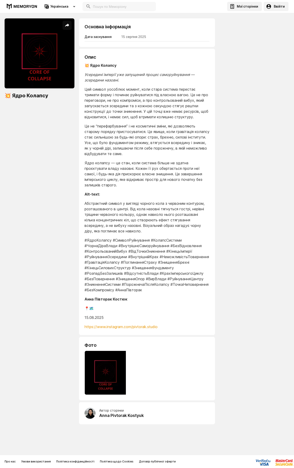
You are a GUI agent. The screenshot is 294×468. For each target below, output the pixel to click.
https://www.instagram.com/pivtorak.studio (121, 326)
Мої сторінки (247, 6)
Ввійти (279, 6)
